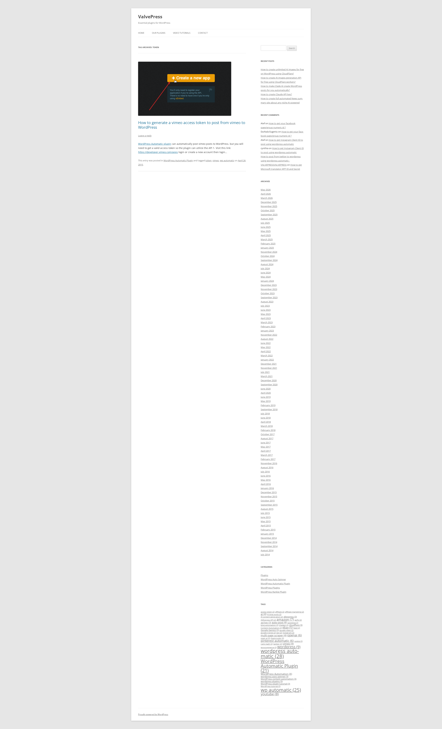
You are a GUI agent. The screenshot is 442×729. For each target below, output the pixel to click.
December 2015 (269, 492)
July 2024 (265, 268)
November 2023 (269, 289)
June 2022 (266, 343)
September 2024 (269, 260)
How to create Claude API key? (276, 94)
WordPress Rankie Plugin (273, 591)
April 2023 (266, 318)
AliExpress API (268, 620)
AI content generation (272, 617)
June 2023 (266, 309)
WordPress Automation (276, 674)
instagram (288, 633)
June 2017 (266, 442)
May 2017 (266, 446)
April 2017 (266, 450)
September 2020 (269, 384)
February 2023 (268, 326)
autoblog (292, 623)
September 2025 (269, 214)
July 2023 (265, 305)
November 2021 (269, 368)
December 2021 (269, 363)
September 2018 (269, 409)
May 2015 (266, 521)
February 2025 (268, 243)
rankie (298, 641)
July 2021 (265, 372)
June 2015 (266, 517)
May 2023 (266, 314)
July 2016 (265, 471)
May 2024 (266, 276)
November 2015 (269, 496)
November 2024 (269, 251)
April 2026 (266, 193)
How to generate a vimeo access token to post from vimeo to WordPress (191, 125)
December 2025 (269, 202)
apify (298, 620)
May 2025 (266, 231)
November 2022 (269, 334)
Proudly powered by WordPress (153, 714)
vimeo (216, 160)
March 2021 (267, 376)
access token (268, 612)
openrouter (277, 638)
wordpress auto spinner (274, 676)
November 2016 (269, 463)
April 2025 (266, 235)
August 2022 (267, 338)
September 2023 (269, 297)
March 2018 (267, 426)
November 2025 (269, 206)
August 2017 (267, 438)
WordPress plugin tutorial (275, 683)
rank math (267, 644)
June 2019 (266, 397)
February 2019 (268, 405)
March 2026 (267, 198)
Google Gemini (270, 630)
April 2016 (266, 484)
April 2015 (266, 525)
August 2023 (267, 301)
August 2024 (267, 264)
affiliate (279, 612)
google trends (268, 633)
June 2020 (266, 388)
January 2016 (267, 488)
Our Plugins (158, 32)
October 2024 (268, 256)
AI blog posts (274, 614)
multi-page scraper (274, 635)
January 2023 (267, 330)
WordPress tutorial (270, 686)
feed (296, 628)
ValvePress (150, 16)
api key (266, 622)
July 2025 (265, 222)
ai (263, 614)
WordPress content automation (278, 678)
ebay (287, 627)
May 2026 (266, 189)
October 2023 (268, 293)
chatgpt (283, 625)
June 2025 (266, 227)
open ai (265, 638)
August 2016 (267, 467)
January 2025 (267, 247)
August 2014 (267, 550)
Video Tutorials (181, 32)
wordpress (288, 646)
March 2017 (267, 455)
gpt (279, 633)
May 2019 (266, 401)
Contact (203, 32)
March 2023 (267, 322)
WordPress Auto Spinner (273, 579)
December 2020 (269, 380)
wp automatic (227, 160)
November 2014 (269, 542)
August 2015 (267, 508)
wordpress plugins (272, 681)
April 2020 (266, 392)
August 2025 (267, 218)
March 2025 (267, 239)
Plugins (264, 575)
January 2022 (267, 359)
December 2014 (269, 537)
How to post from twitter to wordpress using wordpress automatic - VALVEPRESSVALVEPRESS (281, 160)
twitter (277, 644)
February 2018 (268, 430)
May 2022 (266, 347)
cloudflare (295, 625)
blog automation (269, 625)
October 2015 (268, 500)
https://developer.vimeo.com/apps (158, 152)
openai (294, 635)
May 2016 (266, 479)
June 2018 (266, 417)
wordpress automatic (280, 653)
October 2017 (268, 434)
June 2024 (266, 272)
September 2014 (269, 546)
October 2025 (268, 210)
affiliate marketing (294, 612)
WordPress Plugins (270, 587)
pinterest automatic (277, 641)
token (208, 160)
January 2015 (267, 533)
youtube (270, 694)
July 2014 (265, 554)
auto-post (279, 622)
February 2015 (268, 529)
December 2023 (269, 285)
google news (286, 630)
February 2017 (268, 459)
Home (141, 32)
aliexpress (290, 616)
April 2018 (266, 421)
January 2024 (267, 280)
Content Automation (271, 628)
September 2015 (269, 504)
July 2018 (265, 413)
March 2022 (267, 355)
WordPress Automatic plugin (154, 143)
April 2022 (266, 351)
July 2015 (265, 513)
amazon (285, 619)
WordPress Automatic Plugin (178, 160)
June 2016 (266, 475)
